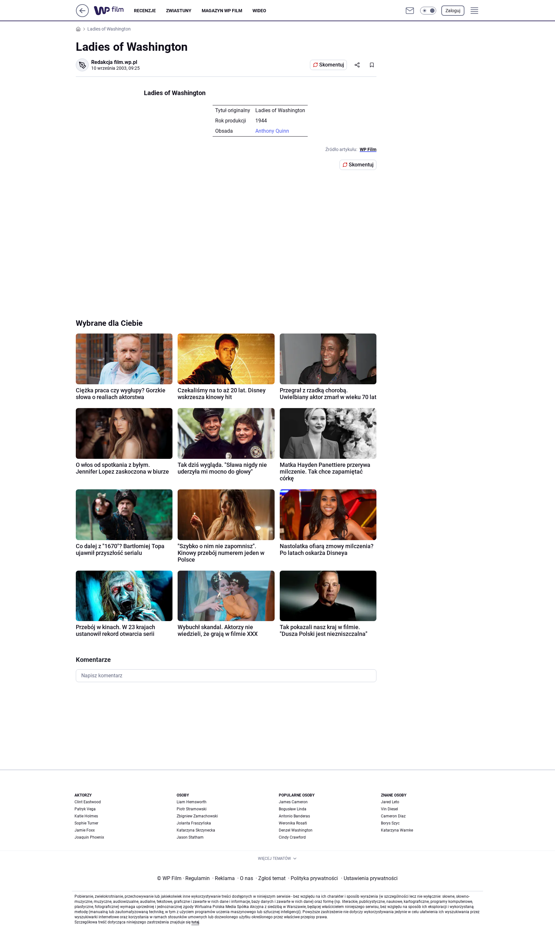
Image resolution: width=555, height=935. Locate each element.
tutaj (195, 922)
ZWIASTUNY (178, 10)
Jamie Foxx (85, 830)
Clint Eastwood (88, 802)
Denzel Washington (296, 830)
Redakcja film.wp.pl (114, 62)
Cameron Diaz (393, 816)
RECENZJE (145, 10)
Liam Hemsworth (192, 802)
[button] (428, 10)
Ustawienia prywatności (369, 878)
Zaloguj (452, 10)
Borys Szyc (390, 823)
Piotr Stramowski (192, 809)
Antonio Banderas (294, 816)
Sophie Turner (86, 823)
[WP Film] (114, 10)
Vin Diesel (389, 809)
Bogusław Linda (292, 809)
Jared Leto (390, 802)
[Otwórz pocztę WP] (410, 10)
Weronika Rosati (293, 823)
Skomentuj (331, 65)
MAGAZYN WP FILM (222, 10)
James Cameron (293, 802)
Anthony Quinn (272, 131)
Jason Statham (190, 837)
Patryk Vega (85, 809)
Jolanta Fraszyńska (194, 823)
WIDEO (259, 10)
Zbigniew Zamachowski (197, 816)
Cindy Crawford (292, 837)
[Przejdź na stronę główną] (82, 15)
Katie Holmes (86, 816)
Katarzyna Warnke (397, 830)
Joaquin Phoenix (89, 837)
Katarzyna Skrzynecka (196, 830)
